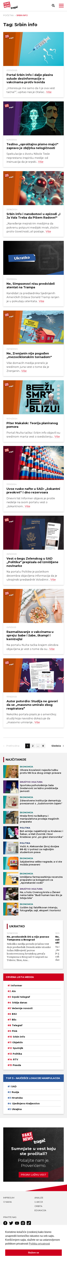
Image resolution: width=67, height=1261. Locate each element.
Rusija (15, 1092)
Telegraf (17, 1025)
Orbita (38, 1206)
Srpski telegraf (21, 996)
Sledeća (56, 745)
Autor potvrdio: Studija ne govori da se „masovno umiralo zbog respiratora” (32, 704)
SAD (14, 1086)
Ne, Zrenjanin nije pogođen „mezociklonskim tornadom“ (29, 355)
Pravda (17, 1065)
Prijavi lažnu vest (33, 1174)
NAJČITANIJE (16, 759)
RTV (15, 1059)
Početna (8, 15)
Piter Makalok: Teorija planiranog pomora (32, 425)
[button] (61, 5)
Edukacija (40, 1210)
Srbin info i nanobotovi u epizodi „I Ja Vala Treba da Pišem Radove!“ (33, 215)
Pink (14, 1031)
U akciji (38, 1202)
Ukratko (17, 926)
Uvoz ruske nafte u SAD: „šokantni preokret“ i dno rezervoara (33, 490)
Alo (14, 991)
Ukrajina (17, 1109)
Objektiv (17, 1042)
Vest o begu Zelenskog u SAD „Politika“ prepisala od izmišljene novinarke (32, 562)
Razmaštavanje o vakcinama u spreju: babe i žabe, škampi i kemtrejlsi (30, 635)
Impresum (8, 1197)
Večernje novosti (22, 1008)
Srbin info (19, 1036)
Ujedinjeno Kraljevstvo (26, 1103)
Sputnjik (18, 1048)
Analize (38, 1197)
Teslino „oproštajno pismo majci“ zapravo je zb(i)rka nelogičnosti (32, 146)
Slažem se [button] (33, 1252)
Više (49, 92)
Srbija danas (19, 1002)
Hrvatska (17, 1097)
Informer (16, 985)
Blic (14, 1019)
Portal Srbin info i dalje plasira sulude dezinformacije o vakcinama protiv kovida (30, 78)
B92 (14, 1014)
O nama (7, 1202)
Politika (17, 1053)
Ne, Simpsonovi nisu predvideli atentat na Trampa (31, 285)
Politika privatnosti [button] (39, 1243)
